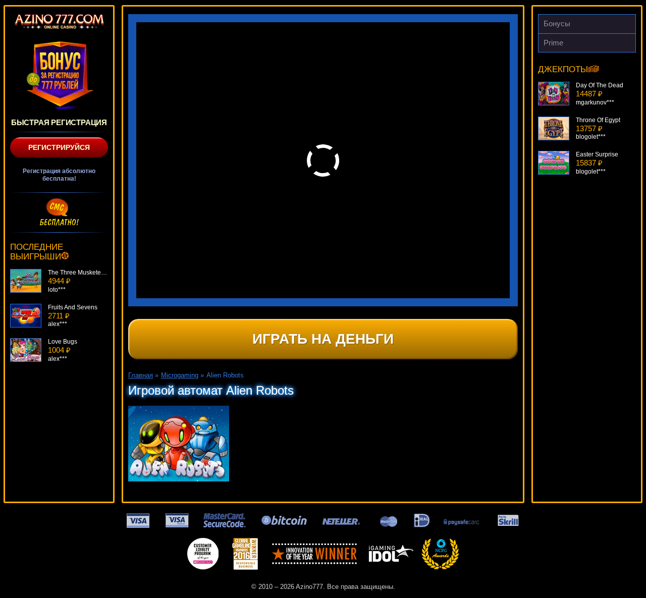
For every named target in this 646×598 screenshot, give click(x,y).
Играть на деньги (323, 339)
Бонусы (557, 23)
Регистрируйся (59, 147)
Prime (553, 42)
